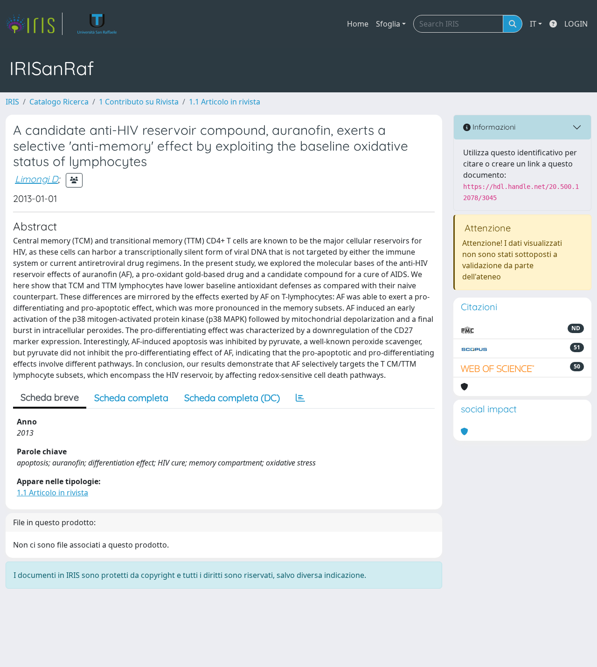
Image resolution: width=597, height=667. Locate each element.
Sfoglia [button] (388, 24)
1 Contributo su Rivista (139, 102)
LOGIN (576, 24)
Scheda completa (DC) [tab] (232, 397)
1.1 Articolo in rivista (224, 102)
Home (357, 24)
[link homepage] (34, 24)
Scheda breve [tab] (50, 397)
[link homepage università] (97, 24)
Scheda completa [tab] (131, 397)
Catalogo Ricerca (59, 102)
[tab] (300, 398)
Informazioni (493, 127)
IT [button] (533, 24)
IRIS (12, 102)
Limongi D (36, 179)
